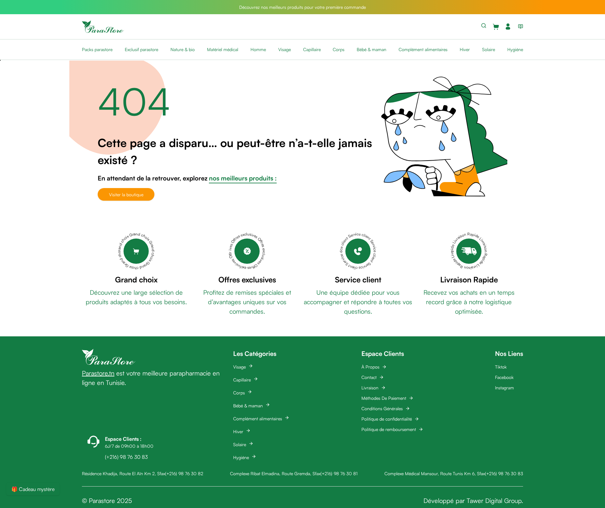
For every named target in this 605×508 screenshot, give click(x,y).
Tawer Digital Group (494, 501)
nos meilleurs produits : (243, 178)
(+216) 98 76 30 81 (339, 473)
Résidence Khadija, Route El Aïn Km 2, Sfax (123, 473)
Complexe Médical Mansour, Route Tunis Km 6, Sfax (434, 473)
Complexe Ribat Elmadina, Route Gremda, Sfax (275, 473)
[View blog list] (519, 26)
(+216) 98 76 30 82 (184, 473)
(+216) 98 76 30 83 (504, 473)
